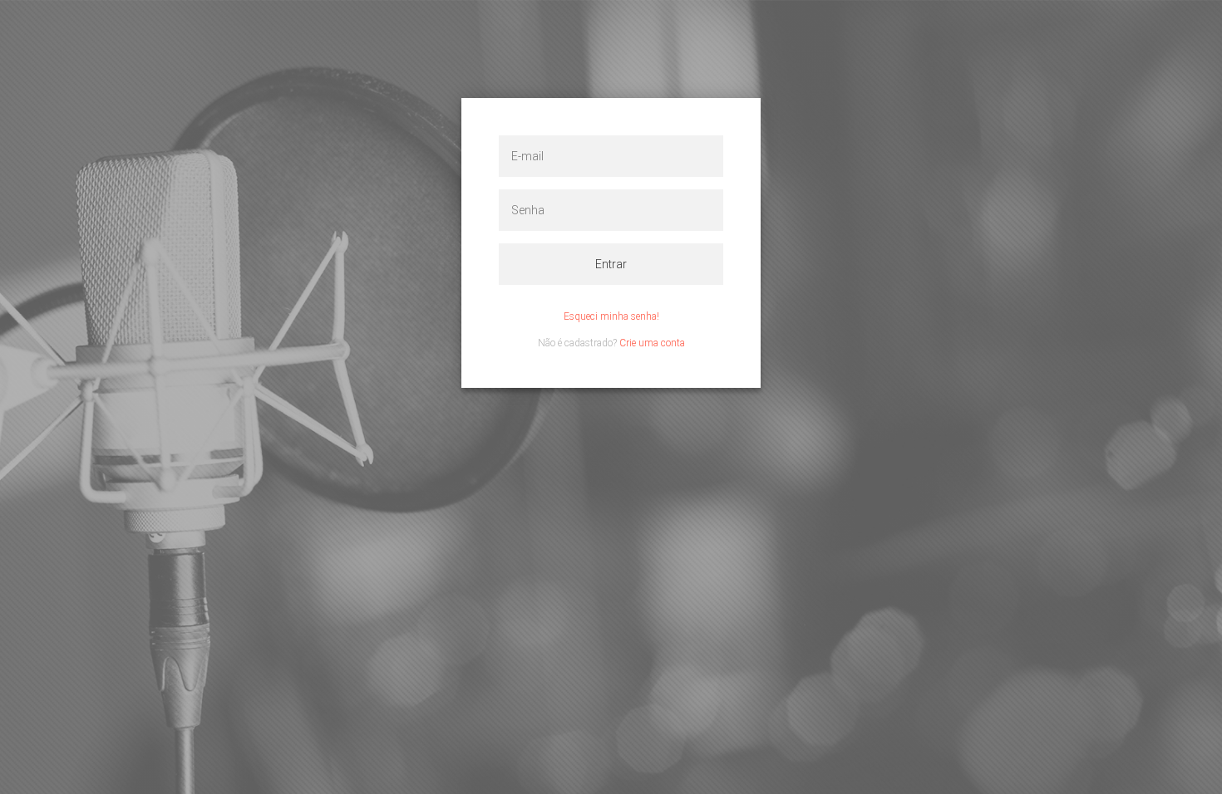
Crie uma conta (652, 343)
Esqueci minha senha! (611, 316)
